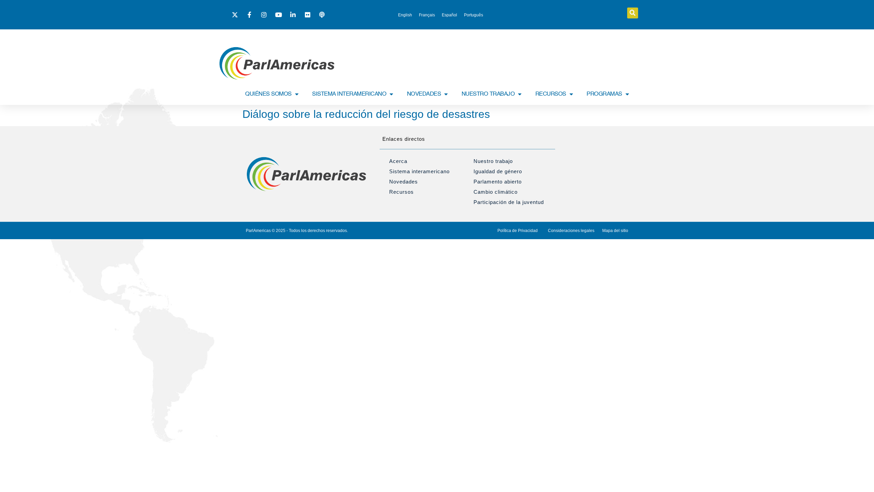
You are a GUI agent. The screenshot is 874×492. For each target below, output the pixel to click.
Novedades (403, 181)
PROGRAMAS (604, 94)
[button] (632, 13)
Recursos (401, 192)
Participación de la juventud (509, 202)
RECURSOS (550, 94)
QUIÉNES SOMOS (268, 94)
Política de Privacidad (517, 230)
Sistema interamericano (419, 171)
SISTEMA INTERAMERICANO (349, 94)
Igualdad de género (498, 171)
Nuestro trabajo (493, 161)
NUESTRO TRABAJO (488, 94)
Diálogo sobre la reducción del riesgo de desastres (366, 114)
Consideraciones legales (571, 230)
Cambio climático (496, 192)
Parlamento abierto (498, 181)
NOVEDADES (424, 94)
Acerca (398, 161)
